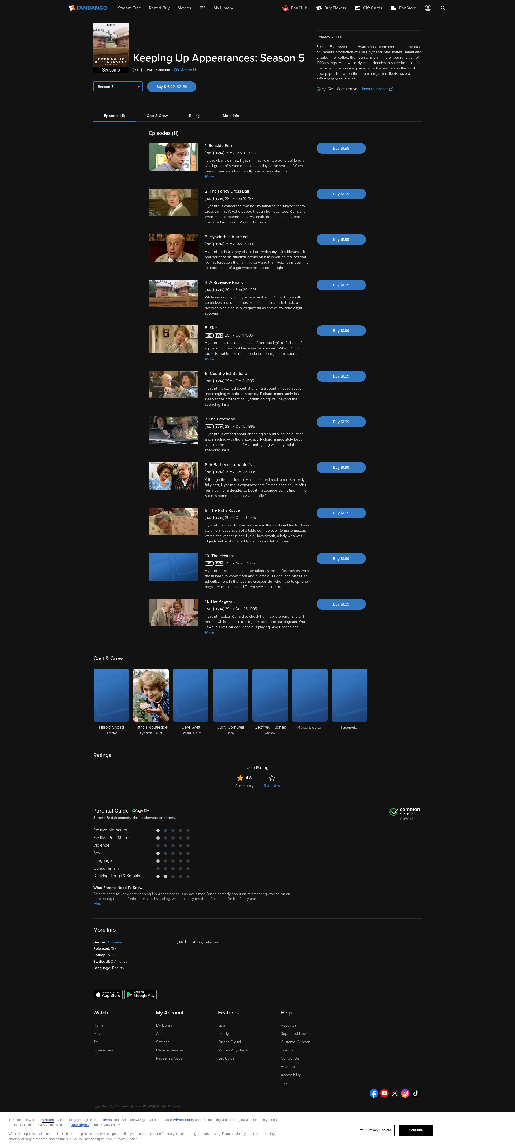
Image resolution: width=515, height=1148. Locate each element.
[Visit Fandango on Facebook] (373, 1093)
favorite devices (375, 89)
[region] (257, 1130)
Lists (221, 1025)
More (209, 177)
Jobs (285, 1083)
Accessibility (291, 1075)
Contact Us (290, 1058)
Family (223, 1033)
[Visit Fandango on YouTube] (384, 1093)
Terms (107, 1120)
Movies (99, 1033)
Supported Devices (296, 1033)
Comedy (115, 942)
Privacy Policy (183, 1120)
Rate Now (272, 786)
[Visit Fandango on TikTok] (415, 1093)
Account (163, 1033)
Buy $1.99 (341, 148)
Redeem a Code (169, 1058)
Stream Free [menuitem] (129, 8)
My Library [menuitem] (223, 8)
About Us (288, 1025)
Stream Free (103, 1050)
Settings (162, 1042)
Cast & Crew (157, 115)
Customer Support (295, 1042)
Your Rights (80, 1125)
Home (99, 1025)
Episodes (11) (114, 115)
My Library (164, 1025)
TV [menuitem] (202, 8)
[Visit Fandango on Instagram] (405, 1093)
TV (96, 1042)
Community (244, 786)
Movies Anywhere (233, 1050)
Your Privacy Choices (376, 1130)
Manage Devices (169, 1050)
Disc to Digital (229, 1042)
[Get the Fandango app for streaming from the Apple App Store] (108, 994)
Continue (416, 1130)
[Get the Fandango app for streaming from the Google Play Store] (140, 994)
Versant (48, 1120)
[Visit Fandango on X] (394, 1093)
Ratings (195, 115)
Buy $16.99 (176, 86)
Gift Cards (226, 1058)
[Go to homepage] (89, 8)
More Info (231, 115)
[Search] (443, 8)
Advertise (288, 1066)
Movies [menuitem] (184, 8)
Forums (287, 1050)
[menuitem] (368, 8)
